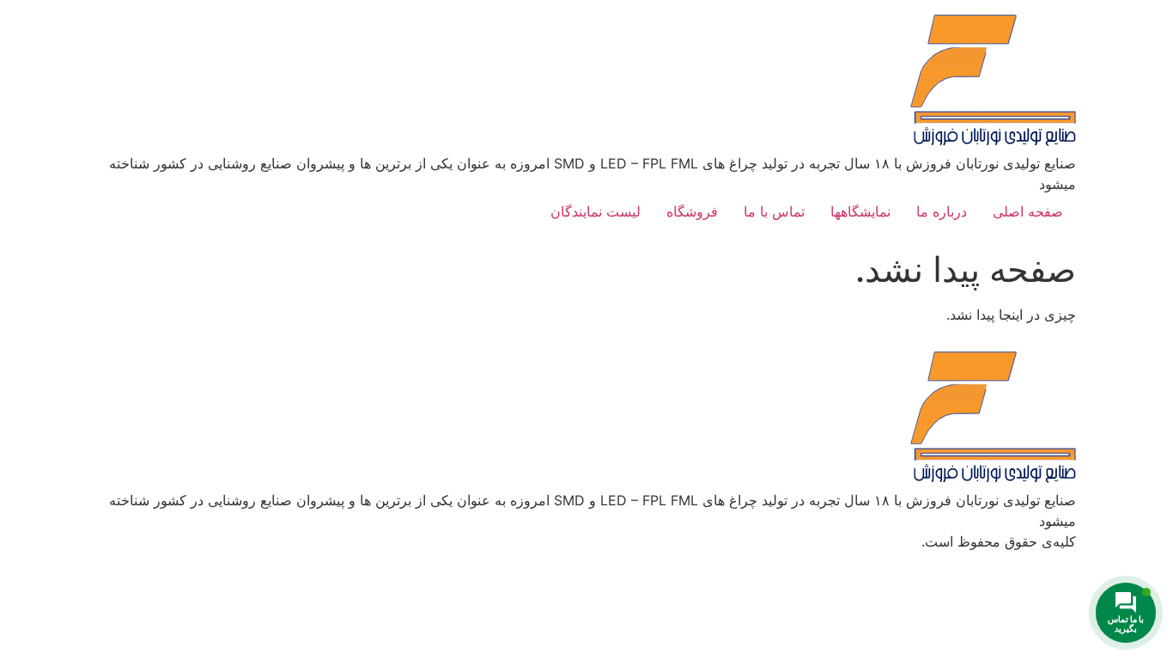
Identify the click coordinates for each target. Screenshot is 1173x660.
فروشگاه (692, 211)
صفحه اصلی (1028, 211)
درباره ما (941, 211)
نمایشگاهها (860, 211)
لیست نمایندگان (595, 211)
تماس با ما (774, 211)
